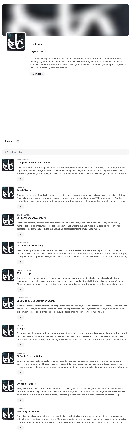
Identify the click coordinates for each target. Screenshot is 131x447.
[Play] (20, 179)
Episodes (12, 141)
